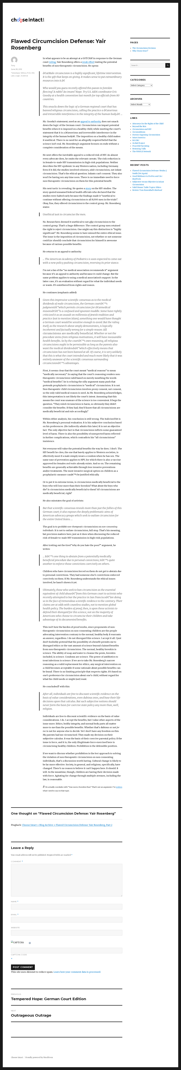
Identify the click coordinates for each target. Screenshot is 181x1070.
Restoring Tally (139, 149)
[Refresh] (29, 942)
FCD (29, 73)
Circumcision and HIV (141, 129)
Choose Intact (17, 1057)
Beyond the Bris (139, 126)
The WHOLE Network (141, 151)
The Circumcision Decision (144, 48)
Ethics (23, 73)
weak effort (88, 62)
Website (15, 927)
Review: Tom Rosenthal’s (147, 190)
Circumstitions (138, 132)
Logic (17, 76)
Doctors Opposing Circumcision (146, 135)
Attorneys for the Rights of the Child (148, 124)
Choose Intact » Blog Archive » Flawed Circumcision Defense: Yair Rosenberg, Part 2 (67, 825)
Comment (17, 861)
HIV (33, 73)
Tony (13, 65)
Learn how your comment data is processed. (77, 972)
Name (14, 901)
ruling (52, 62)
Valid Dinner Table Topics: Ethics (146, 187)
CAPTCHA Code (19, 955)
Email (15, 914)
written (119, 787)
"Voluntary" (15, 73)
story (88, 188)
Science (24, 76)
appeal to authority (90, 121)
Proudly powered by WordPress (39, 1057)
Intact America (138, 137)
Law (12, 76)
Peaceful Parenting (140, 146)
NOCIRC (135, 140)
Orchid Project (138, 143)
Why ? (140, 51)
